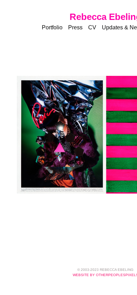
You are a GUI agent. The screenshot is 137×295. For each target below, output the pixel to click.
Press (75, 27)
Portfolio (52, 27)
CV (92, 27)
